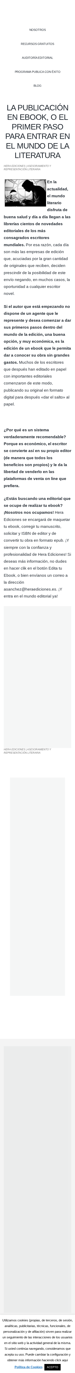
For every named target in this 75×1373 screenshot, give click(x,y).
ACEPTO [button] (52, 1367)
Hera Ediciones (37, 12)
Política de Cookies (28, 1367)
